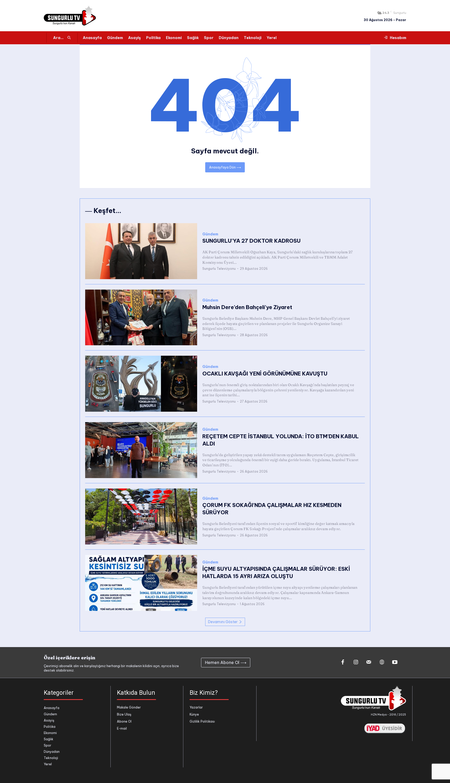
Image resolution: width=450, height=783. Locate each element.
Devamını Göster (223, 621)
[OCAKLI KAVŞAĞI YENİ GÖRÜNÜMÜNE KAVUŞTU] (141, 384)
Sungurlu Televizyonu (219, 269)
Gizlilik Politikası (202, 721)
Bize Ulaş (124, 714)
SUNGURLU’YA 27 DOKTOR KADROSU (251, 240)
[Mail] (369, 662)
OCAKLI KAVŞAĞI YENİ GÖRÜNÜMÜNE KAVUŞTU (264, 373)
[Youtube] (395, 662)
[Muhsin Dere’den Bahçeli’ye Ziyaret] (141, 318)
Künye (194, 714)
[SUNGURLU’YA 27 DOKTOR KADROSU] (141, 251)
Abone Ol (124, 721)
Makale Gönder (129, 707)
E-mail (122, 728)
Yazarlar (196, 707)
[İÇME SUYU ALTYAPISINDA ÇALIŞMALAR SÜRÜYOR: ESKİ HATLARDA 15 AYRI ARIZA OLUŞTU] (141, 583)
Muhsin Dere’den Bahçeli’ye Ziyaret (247, 307)
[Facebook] (343, 662)
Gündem (210, 234)
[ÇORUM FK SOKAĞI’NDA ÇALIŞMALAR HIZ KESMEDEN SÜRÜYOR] (141, 516)
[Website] (382, 662)
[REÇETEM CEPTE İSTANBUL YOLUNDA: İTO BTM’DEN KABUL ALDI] (141, 450)
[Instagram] (356, 662)
